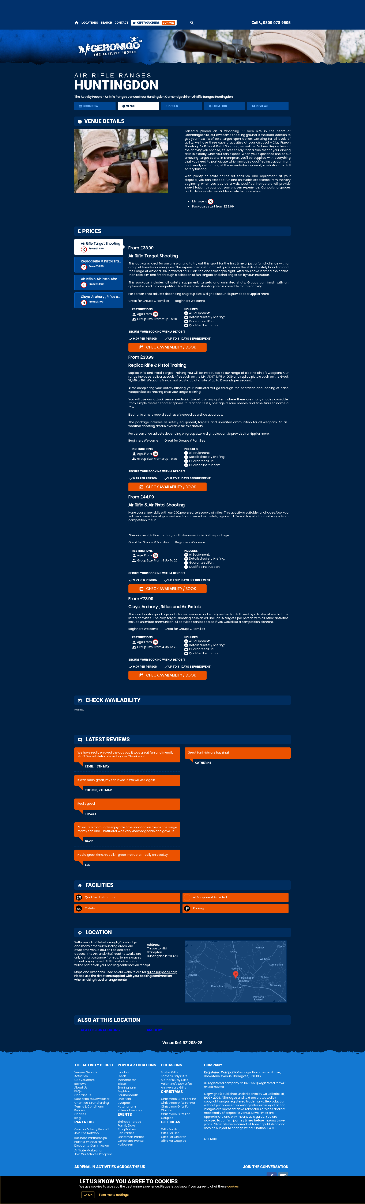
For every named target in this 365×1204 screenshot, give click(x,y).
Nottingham (127, 1106)
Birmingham (127, 1087)
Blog (77, 1118)
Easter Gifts (169, 1072)
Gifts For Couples (173, 1141)
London (123, 1072)
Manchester (127, 1080)
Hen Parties (126, 1133)
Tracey (90, 813)
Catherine (203, 762)
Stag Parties (127, 1129)
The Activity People (88, 97)
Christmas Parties (131, 1137)
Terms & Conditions (89, 1106)
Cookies (80, 1114)
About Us (80, 1087)
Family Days (127, 1125)
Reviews (80, 1084)
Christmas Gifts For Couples (175, 1116)
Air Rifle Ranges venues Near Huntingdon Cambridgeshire (147, 97)
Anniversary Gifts (173, 1087)
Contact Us (82, 1095)
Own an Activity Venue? (91, 1131)
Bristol (122, 1084)
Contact (121, 22)
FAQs (78, 1091)
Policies (79, 1110)
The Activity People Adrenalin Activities (144, 47)
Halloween (125, 1144)
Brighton (124, 1091)
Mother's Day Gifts (174, 1080)
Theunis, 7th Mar (98, 790)
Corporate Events (131, 1141)
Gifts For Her (170, 1133)
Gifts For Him (170, 1129)
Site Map (210, 1139)
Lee (87, 864)
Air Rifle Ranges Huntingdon (212, 97)
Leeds (122, 1076)
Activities (81, 1076)
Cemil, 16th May (97, 766)
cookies (233, 1186)
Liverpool (124, 1103)
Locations (90, 22)
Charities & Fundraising (91, 1103)
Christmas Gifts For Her (178, 1103)
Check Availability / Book (167, 347)
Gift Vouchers (153, 22)
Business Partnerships (91, 1142)
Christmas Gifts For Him (178, 1099)
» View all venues (130, 1110)
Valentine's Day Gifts (176, 1084)
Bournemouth (128, 1095)
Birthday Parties (129, 1122)
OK (88, 1195)
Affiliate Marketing (93, 1152)
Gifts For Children (173, 1137)
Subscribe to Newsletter (91, 1099)
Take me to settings (114, 1195)
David (89, 841)
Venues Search (85, 1072)
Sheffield (124, 1099)
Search (106, 22)
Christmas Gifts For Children (175, 1108)
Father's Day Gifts (174, 1076)
